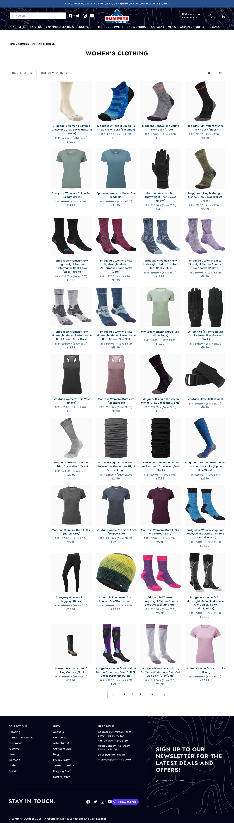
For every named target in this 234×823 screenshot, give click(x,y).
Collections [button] (18, 726)
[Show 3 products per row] (215, 73)
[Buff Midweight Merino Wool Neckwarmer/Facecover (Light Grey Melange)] (116, 438)
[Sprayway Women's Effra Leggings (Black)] (71, 573)
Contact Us (60, 737)
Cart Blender (98, 818)
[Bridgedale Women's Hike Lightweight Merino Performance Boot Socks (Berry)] (116, 236)
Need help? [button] (106, 726)
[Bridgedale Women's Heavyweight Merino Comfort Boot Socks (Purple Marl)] (160, 573)
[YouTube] (92, 16)
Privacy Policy (61, 760)
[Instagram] (85, 16)
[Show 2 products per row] (209, 73)
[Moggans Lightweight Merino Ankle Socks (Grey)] (160, 101)
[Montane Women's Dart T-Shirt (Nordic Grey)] (71, 505)
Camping (14, 732)
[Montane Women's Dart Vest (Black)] (71, 374)
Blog (56, 754)
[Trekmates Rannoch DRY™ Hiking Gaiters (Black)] (71, 644)
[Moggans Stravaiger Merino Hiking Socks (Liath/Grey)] (71, 438)
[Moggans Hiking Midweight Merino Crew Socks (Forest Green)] (205, 168)
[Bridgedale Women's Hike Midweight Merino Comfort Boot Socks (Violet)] (205, 236)
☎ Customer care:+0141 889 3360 (192, 15)
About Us (59, 732)
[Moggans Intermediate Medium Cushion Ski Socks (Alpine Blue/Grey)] (205, 438)
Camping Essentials (21, 737)
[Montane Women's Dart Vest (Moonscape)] (116, 374)
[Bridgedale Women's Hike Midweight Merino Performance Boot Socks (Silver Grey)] (71, 307)
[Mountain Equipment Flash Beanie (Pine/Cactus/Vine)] (116, 573)
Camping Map (62, 748)
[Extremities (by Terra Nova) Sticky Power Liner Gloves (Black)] (205, 307)
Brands (13, 771)
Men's (12, 754)
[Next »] (165, 694)
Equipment (15, 743)
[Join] (222, 780)
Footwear (14, 748)
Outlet (12, 765)
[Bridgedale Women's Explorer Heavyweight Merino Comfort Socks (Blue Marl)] (205, 505)
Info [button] (56, 726)
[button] (19, 27)
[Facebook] (70, 16)
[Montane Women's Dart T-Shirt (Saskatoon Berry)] (160, 505)
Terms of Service (63, 765)
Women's (23, 44)
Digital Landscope (71, 818)
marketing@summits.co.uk (114, 759)
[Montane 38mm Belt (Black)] (205, 374)
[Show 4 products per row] (221, 73)
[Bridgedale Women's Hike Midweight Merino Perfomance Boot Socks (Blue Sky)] (116, 307)
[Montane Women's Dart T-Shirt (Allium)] (205, 644)
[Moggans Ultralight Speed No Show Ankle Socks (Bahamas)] (116, 101)
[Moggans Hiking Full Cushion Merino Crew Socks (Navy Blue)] (160, 374)
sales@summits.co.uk (111, 754)
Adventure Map (62, 743)
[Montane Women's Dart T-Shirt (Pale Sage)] (160, 307)
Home (12, 44)
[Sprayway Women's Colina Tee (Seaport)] (116, 168)
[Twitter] (78, 16)
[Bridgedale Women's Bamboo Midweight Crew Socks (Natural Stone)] (71, 101)
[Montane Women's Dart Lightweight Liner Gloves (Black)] (160, 168)
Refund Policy (61, 776)
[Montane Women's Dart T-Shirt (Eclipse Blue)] (116, 505)
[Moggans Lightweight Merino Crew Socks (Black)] (205, 101)
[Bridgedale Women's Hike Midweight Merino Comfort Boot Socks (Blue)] (160, 236)
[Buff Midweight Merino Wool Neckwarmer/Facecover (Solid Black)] (160, 438)
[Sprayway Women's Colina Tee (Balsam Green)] (71, 168)
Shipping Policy (62, 771)
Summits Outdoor (22, 818)
